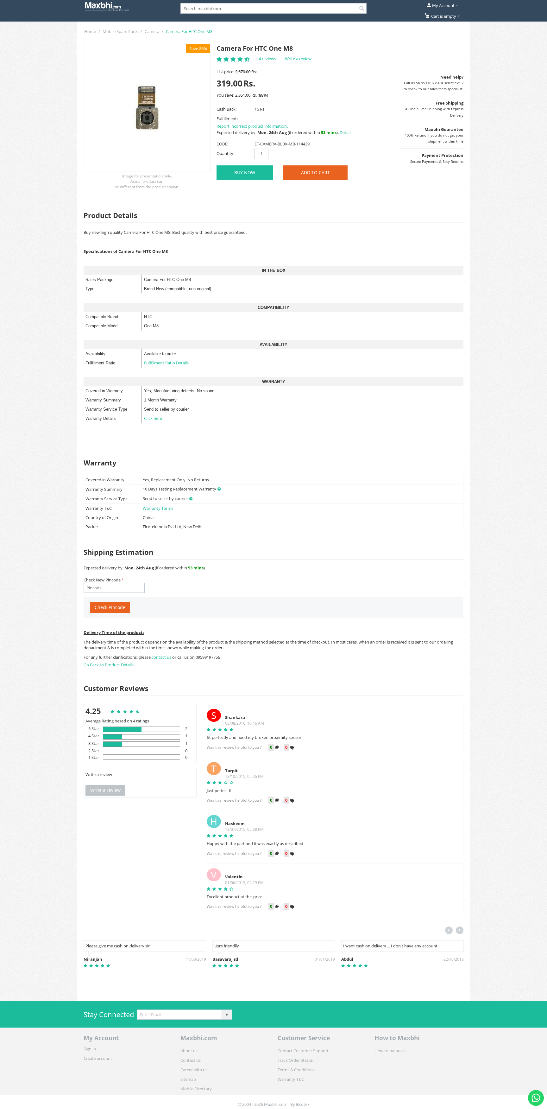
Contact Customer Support (303, 1051)
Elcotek (303, 1104)
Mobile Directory (196, 1089)
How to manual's (390, 1051)
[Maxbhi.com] (107, 6)
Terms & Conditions (296, 1070)
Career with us (193, 1070)
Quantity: (225, 153)
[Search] (362, 9)
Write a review (298, 58)
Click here (153, 418)
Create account (98, 1058)
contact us (162, 657)
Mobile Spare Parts (120, 31)
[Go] (227, 1014)
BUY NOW (244, 173)
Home (90, 31)
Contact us (190, 1060)
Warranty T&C (291, 1079)
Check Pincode (110, 607)
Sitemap (188, 1079)
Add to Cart (315, 173)
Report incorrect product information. (252, 126)
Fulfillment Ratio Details (166, 363)
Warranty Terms (158, 508)
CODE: (222, 144)
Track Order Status (295, 1060)
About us (189, 1051)
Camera (152, 31)
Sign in (90, 1049)
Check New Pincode (102, 580)
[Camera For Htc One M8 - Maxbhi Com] (147, 107)
